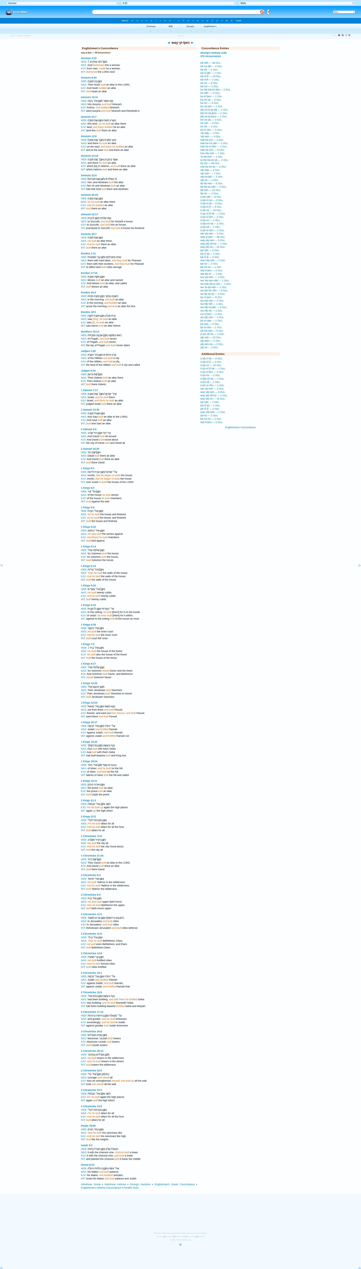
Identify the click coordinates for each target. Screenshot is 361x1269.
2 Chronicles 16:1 (91, 972)
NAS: (84, 65)
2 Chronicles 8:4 (91, 875)
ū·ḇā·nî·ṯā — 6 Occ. (211, 203)
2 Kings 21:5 (88, 816)
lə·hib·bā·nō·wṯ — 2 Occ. (214, 160)
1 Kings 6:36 (88, 624)
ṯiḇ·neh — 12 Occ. (210, 190)
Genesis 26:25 (89, 194)
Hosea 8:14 (87, 1164)
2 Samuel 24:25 (90, 448)
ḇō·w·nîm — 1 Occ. (211, 327)
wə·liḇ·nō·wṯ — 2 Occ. (212, 293)
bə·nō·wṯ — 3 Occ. (211, 99)
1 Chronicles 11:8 (91, 836)
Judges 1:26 (88, 351)
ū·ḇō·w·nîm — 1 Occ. (212, 230)
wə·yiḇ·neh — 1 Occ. (212, 317)
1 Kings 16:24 (89, 761)
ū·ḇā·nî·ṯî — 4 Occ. (211, 206)
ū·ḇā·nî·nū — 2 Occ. (211, 200)
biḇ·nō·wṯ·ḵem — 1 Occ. (214, 113)
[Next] (357, 571)
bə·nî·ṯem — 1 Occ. (211, 96)
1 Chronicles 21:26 (92, 855)
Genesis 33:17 (89, 214)
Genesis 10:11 (89, 97)
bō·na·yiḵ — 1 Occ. (211, 119)
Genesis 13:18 (89, 155)
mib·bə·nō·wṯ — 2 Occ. (213, 166)
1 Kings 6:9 (87, 507)
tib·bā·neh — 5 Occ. (211, 183)
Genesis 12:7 (89, 116)
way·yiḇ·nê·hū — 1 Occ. (214, 243)
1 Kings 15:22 (89, 741)
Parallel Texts (130, 1187)
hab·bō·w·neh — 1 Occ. (213, 146)
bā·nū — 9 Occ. (209, 83)
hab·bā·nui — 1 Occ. (212, 139)
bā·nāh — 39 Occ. (210, 62)
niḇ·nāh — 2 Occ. (210, 170)
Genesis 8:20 (89, 77)
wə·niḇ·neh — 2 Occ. (212, 300)
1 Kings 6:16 (88, 585)
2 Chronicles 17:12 (92, 1011)
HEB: (84, 61)
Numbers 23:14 (90, 331)
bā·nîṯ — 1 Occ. (209, 69)
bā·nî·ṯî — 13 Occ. (210, 76)
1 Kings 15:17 (89, 722)
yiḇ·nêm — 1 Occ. (210, 340)
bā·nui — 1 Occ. (209, 86)
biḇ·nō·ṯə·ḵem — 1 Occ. (213, 116)
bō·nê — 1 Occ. (209, 126)
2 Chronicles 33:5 (91, 1106)
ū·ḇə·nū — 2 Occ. (210, 220)
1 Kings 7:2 (87, 644)
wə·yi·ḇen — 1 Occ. (211, 314)
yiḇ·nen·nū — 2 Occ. (212, 344)
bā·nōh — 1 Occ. (210, 79)
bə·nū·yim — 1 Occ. (211, 106)
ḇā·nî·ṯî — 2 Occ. (210, 257)
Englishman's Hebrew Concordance (101, 1187)
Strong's (20, 36)
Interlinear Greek (91, 1184)
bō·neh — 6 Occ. (210, 123)
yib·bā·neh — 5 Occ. (212, 330)
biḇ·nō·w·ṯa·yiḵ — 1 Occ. (214, 109)
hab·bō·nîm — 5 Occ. (212, 149)
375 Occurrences (210, 56)
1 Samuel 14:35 (90, 409)
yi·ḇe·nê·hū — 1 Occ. (212, 334)
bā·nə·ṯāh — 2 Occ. (211, 66)
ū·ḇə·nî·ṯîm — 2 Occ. (212, 217)
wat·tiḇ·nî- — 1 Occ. (211, 273)
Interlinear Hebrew (115, 1184)
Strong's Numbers (140, 1184)
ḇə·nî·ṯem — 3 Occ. (211, 297)
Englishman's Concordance (240, 427)
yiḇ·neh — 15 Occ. (210, 337)
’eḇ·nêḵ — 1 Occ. (210, 133)
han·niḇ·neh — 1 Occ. (212, 153)
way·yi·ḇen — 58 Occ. (212, 237)
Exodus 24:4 (88, 292)
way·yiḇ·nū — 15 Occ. (212, 247)
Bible (13, 36)
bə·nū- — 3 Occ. (209, 103)
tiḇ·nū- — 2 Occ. (209, 193)
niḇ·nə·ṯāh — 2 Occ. (211, 176)
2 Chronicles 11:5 (91, 914)
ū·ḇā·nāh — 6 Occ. (211, 196)
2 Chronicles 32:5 (91, 1070)
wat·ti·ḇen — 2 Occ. (211, 270)
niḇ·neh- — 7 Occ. (210, 173)
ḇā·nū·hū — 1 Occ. (211, 267)
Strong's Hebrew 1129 (213, 52)
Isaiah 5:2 (87, 1145)
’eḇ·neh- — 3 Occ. (210, 136)
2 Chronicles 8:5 (91, 894)
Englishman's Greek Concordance (175, 1184)
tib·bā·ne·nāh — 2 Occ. (213, 186)
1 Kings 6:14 (88, 546)
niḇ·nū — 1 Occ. (209, 180)
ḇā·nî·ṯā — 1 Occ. (210, 253)
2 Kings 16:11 (89, 780)
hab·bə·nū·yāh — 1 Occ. (214, 143)
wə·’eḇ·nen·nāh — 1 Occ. (214, 280)
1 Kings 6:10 (88, 526)
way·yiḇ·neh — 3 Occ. (212, 240)
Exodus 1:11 (88, 253)
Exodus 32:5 (88, 312)
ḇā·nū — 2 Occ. (209, 263)
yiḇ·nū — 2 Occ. (209, 347)
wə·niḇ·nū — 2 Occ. (211, 310)
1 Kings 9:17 (88, 663)
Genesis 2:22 (89, 58)
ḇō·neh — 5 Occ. (210, 324)
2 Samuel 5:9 (88, 429)
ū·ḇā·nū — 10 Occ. (211, 210)
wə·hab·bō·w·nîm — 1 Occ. (215, 283)
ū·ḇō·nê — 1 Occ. (210, 227)
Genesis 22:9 (89, 175)
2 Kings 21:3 (88, 800)
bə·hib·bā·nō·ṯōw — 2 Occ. (215, 89)
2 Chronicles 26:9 (91, 1031)
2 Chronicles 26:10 (92, 1051)
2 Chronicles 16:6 (91, 992)
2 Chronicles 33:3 (91, 1090)
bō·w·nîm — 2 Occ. (211, 129)
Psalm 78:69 (88, 1125)
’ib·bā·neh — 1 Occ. (211, 156)
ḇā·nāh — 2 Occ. (210, 250)
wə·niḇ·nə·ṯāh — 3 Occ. (213, 307)
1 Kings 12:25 (89, 683)
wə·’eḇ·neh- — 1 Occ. (212, 277)
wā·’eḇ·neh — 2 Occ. (212, 233)
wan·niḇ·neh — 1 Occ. (213, 260)
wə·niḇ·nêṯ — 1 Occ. (212, 303)
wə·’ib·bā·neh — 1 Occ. (213, 287)
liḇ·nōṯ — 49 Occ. (210, 163)
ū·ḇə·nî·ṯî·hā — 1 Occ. (213, 213)
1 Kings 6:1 (87, 468)
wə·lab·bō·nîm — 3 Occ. (214, 290)
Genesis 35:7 (89, 234)
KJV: (83, 68)
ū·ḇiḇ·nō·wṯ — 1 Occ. (212, 223)
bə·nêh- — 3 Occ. (210, 93)
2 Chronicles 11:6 (91, 933)
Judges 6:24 (88, 370)
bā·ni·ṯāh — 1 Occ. (211, 73)
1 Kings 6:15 (88, 566)
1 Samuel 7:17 (89, 390)
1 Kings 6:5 (87, 487)
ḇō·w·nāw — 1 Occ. (211, 320)
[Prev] (3, 571)
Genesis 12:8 (89, 136)
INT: (83, 71)
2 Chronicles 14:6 (91, 953)
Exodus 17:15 (89, 273)
